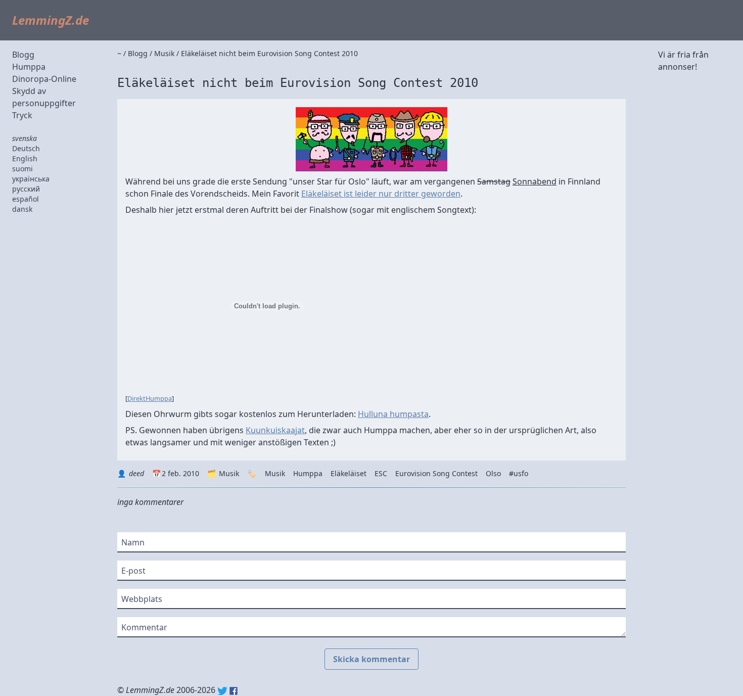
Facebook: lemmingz (233, 691)
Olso (493, 473)
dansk (22, 209)
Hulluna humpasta (393, 414)
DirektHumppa (149, 398)
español (25, 199)
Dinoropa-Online (44, 78)
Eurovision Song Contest (436, 473)
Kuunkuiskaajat (275, 430)
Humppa (28, 66)
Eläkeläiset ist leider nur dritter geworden (380, 193)
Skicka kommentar (371, 659)
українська (31, 178)
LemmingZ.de (50, 20)
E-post (133, 570)
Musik (229, 473)
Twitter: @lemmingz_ (222, 691)
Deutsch (26, 148)
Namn (133, 542)
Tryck (22, 115)
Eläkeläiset (348, 473)
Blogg (23, 54)
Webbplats (141, 599)
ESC (381, 473)
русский (26, 189)
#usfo (518, 473)
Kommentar (144, 627)
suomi (22, 168)
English (24, 158)
